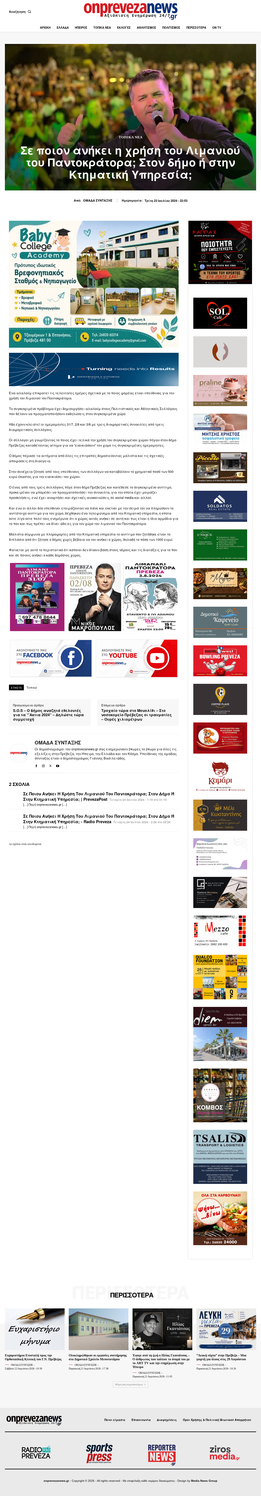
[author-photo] (7, 1365)
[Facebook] (36, 765)
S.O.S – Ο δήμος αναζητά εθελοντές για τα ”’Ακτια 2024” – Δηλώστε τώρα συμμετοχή (48, 715)
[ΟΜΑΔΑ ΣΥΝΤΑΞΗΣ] (19, 753)
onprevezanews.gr (56, 1480)
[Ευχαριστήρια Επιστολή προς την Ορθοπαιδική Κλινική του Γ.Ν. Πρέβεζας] (35, 1329)
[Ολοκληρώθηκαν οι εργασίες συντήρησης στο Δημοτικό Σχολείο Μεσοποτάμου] (98, 1329)
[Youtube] (57, 765)
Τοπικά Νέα (131, 137)
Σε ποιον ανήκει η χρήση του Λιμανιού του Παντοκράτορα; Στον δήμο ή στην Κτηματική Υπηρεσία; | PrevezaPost (98, 796)
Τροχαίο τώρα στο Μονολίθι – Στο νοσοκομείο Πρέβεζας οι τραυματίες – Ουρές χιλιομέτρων (136, 715)
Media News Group (204, 1480)
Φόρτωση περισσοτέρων (129, 1384)
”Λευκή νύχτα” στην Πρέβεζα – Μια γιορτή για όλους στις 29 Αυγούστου (221, 1357)
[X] (50, 765)
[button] (21, 11)
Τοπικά (32, 687)
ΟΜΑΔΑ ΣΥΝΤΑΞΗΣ (97, 200)
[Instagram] (43, 765)
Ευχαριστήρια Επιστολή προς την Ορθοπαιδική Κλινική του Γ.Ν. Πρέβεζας (33, 1357)
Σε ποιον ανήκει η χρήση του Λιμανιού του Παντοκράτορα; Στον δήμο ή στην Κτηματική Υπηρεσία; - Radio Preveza (98, 818)
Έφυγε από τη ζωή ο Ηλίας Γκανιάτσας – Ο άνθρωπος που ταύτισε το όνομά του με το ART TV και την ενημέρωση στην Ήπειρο (161, 1361)
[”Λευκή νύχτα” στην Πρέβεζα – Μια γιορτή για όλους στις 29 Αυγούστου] (226, 1329)
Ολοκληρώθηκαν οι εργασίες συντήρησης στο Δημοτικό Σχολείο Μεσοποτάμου (98, 1357)
